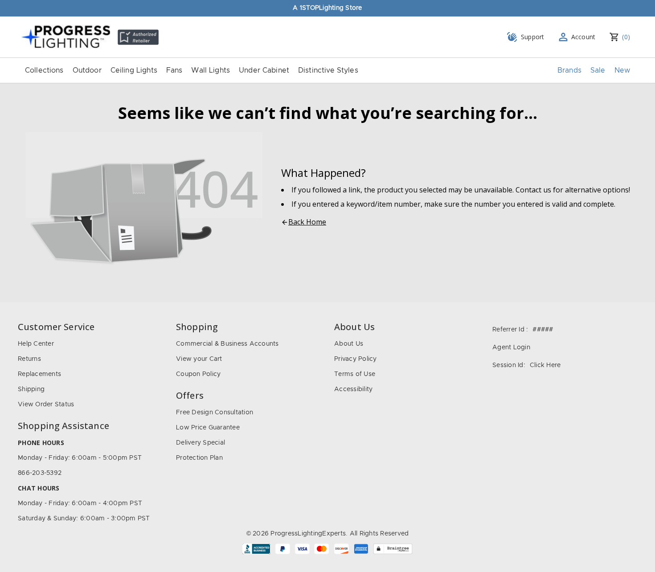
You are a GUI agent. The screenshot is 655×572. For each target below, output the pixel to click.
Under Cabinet (264, 70)
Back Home (307, 222)
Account (583, 37)
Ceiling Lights (134, 70)
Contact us (533, 190)
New (622, 70)
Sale (598, 70)
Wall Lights (210, 70)
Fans (174, 70)
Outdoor (87, 70)
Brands (569, 70)
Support (532, 37)
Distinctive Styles (328, 70)
